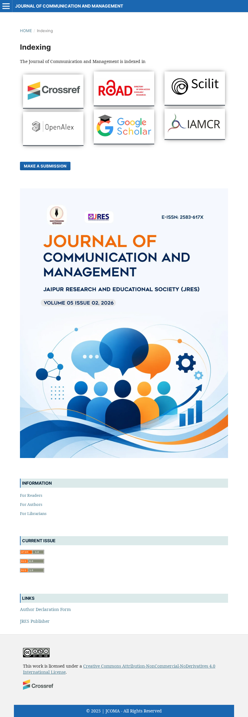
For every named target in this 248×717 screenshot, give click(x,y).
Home (26, 30)
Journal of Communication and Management (69, 5)
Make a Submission (45, 166)
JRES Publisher (35, 621)
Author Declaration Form (45, 609)
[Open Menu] (6, 6)
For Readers (31, 495)
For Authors (31, 504)
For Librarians (33, 513)
